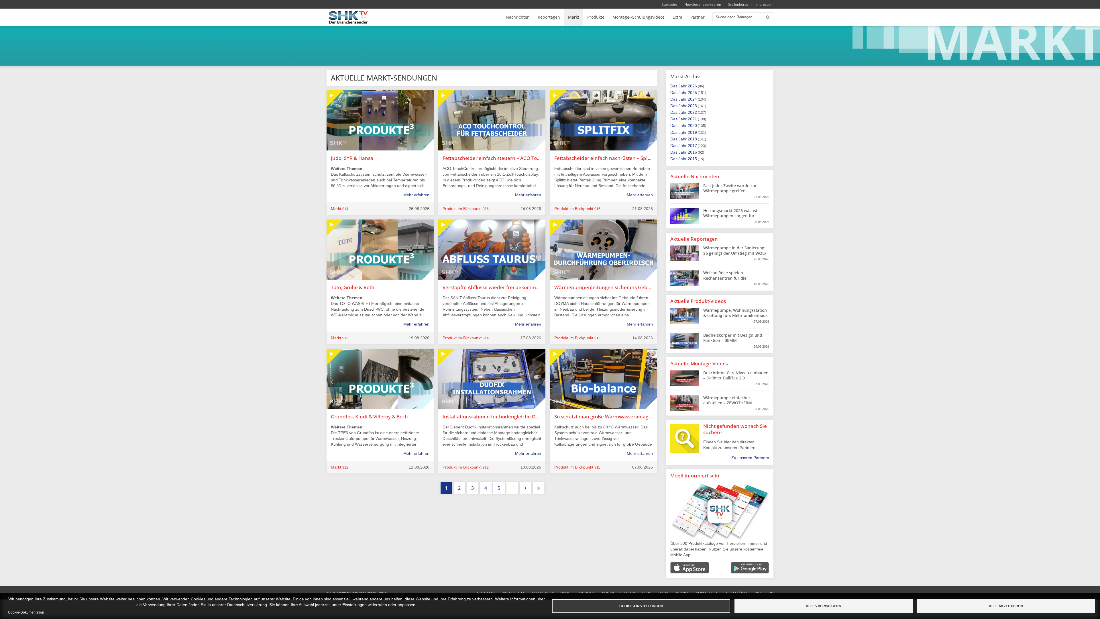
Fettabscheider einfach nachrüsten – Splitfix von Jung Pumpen (603, 158)
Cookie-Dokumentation (26, 612)
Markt (573, 17)
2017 (692, 145)
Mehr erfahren (416, 195)
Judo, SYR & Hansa (352, 158)
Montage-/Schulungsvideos (638, 17)
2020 (692, 125)
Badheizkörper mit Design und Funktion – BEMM (732, 337)
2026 (692, 86)
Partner (697, 17)
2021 (692, 119)
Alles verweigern (823, 606)
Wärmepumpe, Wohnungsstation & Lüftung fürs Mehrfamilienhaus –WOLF (735, 315)
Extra (677, 17)
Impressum (764, 4)
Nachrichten (518, 17)
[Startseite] (348, 17)
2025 (692, 92)
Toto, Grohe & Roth (352, 287)
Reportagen (549, 17)
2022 (692, 112)
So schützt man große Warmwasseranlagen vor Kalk (603, 416)
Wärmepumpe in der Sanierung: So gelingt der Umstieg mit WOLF (734, 250)
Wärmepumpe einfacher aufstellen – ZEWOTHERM (727, 400)
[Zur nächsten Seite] (525, 488)
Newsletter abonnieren (702, 4)
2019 (692, 132)
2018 (692, 139)
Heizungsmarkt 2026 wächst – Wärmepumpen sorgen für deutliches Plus (732, 216)
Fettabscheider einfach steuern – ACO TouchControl (492, 158)
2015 (692, 158)
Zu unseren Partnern (750, 457)
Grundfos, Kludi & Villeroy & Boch (369, 416)
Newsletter (706, 593)
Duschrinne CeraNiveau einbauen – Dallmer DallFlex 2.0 (736, 375)
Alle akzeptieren (1006, 606)
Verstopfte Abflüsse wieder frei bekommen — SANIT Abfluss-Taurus (492, 287)
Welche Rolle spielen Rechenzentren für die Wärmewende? (725, 278)
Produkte (595, 17)
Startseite (669, 4)
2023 (692, 105)
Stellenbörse (738, 4)
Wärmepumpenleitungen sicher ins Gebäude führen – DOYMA (603, 287)
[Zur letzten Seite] (538, 488)
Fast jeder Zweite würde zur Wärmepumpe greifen (730, 188)
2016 (692, 152)
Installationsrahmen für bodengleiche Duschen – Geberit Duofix (492, 416)
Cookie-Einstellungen (641, 606)
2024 (692, 99)
